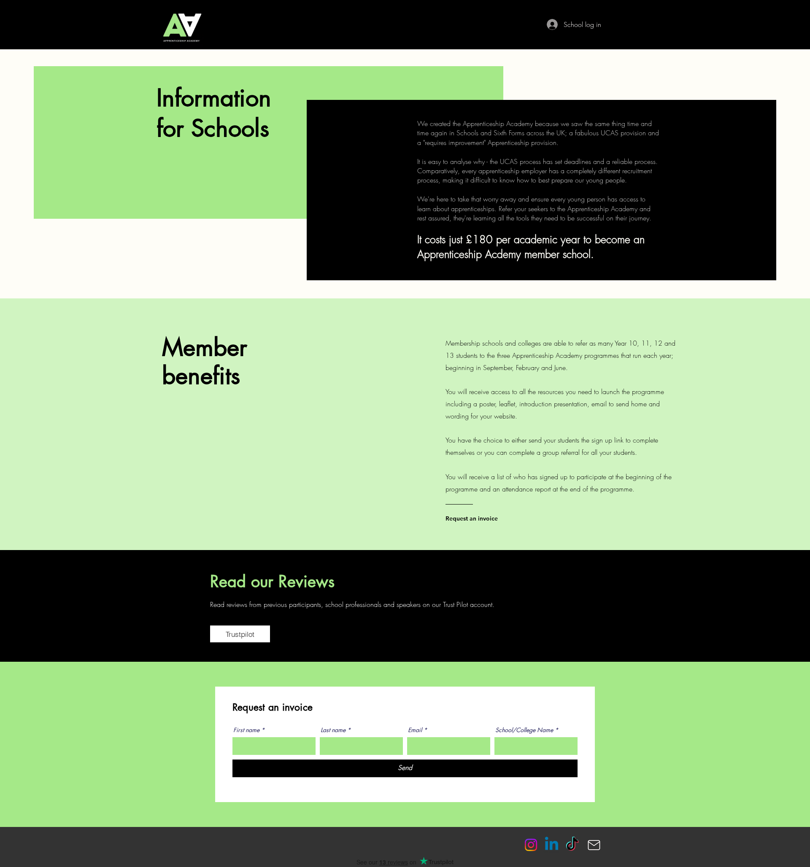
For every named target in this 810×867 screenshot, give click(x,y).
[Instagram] (531, 845)
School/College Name (524, 730)
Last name (333, 730)
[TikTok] (572, 845)
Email (415, 730)
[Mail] (594, 845)
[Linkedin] (551, 845)
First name (246, 730)
